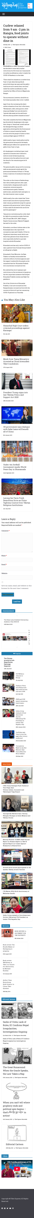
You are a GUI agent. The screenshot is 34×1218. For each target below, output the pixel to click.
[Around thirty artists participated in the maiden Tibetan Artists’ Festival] (17, 857)
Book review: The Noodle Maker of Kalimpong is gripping (9, 948)
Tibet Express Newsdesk (19, 44)
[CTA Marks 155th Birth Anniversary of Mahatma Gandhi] (17, 881)
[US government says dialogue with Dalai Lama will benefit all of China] (17, 407)
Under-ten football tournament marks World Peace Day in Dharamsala (14, 467)
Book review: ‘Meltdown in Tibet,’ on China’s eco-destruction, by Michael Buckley (8, 966)
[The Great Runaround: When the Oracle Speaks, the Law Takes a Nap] (17, 1056)
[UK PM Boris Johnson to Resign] (8, 676)
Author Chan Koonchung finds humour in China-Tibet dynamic (8, 984)
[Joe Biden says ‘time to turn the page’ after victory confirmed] (8, 734)
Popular (18, 653)
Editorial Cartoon (14, 1144)
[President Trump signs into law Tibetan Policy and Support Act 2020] (17, 374)
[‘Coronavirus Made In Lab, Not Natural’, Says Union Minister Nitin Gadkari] (8, 748)
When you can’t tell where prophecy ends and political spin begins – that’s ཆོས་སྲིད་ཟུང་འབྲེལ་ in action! (16, 1109)
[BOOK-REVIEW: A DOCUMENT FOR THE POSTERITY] (7, 935)
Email (4, 564)
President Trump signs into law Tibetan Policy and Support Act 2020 (15, 394)
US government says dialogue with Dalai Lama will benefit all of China (16, 429)
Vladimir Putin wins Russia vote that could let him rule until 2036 (21, 688)
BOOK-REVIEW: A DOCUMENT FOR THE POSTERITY (20, 933)
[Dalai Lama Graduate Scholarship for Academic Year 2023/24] (15, 626)
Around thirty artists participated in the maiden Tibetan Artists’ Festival (17, 868)
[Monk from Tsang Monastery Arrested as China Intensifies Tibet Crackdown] (17, 341)
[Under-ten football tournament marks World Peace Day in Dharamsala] (17, 442)
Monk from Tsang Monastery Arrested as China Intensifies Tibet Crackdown (16, 361)
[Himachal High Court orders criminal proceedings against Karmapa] (17, 305)
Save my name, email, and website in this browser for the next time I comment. (16, 587)
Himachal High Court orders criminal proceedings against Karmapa (16, 328)
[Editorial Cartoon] (17, 1133)
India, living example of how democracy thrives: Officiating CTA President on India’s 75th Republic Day (21, 717)
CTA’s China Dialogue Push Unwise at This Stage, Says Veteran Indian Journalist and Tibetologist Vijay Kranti (16, 789)
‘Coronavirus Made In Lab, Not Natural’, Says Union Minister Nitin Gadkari (21, 749)
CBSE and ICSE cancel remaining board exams (21, 701)
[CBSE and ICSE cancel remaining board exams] (8, 701)
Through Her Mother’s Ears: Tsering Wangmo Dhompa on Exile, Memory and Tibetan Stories (16, 816)
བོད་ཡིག (29, 5)
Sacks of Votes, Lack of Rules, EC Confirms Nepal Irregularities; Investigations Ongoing (16, 1026)
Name (4, 556)
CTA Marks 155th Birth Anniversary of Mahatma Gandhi (16, 892)
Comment (5, 531)
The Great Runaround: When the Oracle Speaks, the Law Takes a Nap (15, 1070)
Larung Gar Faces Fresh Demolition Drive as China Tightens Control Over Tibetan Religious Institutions (16, 501)
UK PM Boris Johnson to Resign (20, 676)
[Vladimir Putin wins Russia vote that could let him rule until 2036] (8, 688)
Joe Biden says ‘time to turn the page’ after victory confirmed (21, 735)
